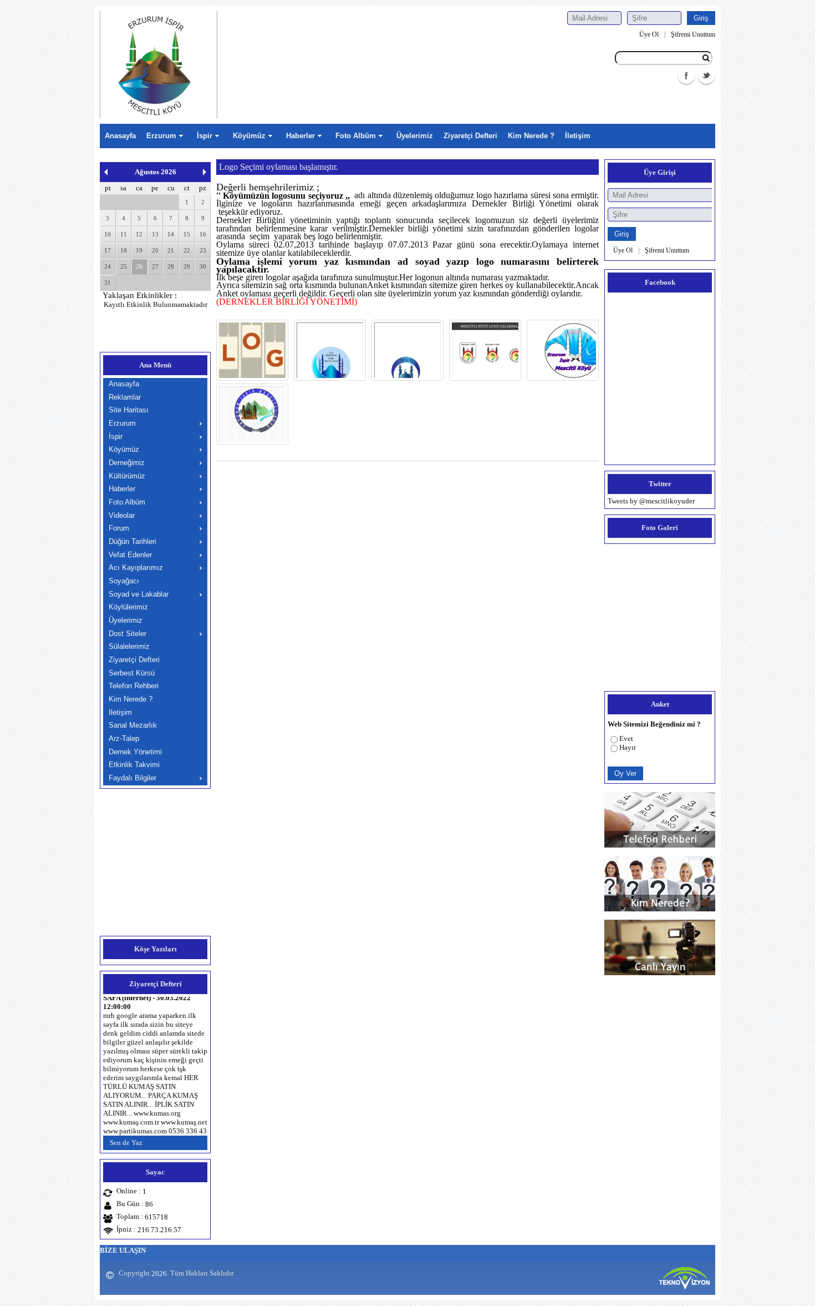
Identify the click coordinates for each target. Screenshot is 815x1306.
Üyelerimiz (414, 136)
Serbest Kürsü (132, 673)
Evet (626, 738)
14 (170, 234)
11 (123, 234)
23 (203, 250)
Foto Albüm (355, 136)
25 (123, 266)
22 (187, 250)
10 (107, 234)
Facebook (686, 75)
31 (107, 282)
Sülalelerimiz (129, 646)
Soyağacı (124, 581)
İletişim (577, 136)
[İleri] (204, 172)
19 (139, 250)
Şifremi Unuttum (693, 34)
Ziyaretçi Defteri (470, 136)
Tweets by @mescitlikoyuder (651, 501)
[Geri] (105, 172)
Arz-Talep (124, 738)
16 (203, 234)
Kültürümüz (127, 476)
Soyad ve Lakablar (139, 594)
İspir (204, 136)
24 (107, 266)
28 (170, 266)
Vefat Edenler (130, 555)
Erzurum (161, 136)
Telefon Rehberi (134, 686)
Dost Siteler (127, 633)
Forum (119, 528)
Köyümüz (249, 136)
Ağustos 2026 (155, 172)
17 (107, 250)
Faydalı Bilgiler (132, 778)
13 (155, 234)
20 (155, 250)
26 (139, 266)
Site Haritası (129, 410)
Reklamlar (125, 397)
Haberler (300, 136)
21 (170, 250)
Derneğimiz (127, 462)
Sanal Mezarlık (133, 725)
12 (139, 234)
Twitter (706, 75)
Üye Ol (649, 34)
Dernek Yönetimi (135, 752)
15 (187, 234)
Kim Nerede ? (531, 136)
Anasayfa (120, 136)
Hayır (627, 747)
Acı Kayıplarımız (136, 567)
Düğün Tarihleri (132, 541)
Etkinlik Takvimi (134, 764)
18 (123, 250)
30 (203, 266)
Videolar (122, 515)
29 (187, 266)
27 (155, 266)
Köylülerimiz (128, 607)
